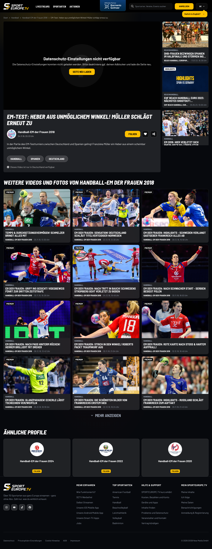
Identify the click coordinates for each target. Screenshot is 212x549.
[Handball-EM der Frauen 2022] (106, 449)
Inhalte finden (148, 507)
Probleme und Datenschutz (154, 513)
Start (5, 17)
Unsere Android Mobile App (89, 513)
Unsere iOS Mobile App (87, 507)
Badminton (117, 523)
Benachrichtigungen (191, 507)
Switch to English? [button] (192, 13)
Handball (15, 17)
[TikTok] (22, 507)
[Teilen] (153, 134)
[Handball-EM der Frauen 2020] (175, 449)
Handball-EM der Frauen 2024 (37, 461)
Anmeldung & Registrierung (195, 513)
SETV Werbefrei (84, 497)
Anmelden (184, 6)
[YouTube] (14, 507)
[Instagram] (6, 507)
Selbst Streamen (84, 502)
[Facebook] (30, 507)
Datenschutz (8, 540)
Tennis (115, 497)
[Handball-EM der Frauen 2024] (37, 449)
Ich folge (185, 497)
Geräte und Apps (149, 502)
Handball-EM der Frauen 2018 (34, 17)
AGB (65, 540)
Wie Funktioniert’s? (85, 492)
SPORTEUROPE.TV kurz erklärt (156, 492)
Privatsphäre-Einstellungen (30, 540)
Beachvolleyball (120, 507)
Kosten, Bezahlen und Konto (155, 497)
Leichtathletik (119, 513)
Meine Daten (187, 502)
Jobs (78, 523)
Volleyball (117, 518)
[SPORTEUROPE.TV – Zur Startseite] (16, 6)
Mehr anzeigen (108, 415)
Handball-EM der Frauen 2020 (175, 461)
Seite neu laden (82, 71)
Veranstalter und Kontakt (153, 518)
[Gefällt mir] (145, 134)
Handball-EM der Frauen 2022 (106, 461)
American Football (121, 492)
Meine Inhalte (187, 492)
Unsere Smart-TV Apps (87, 518)
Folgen (132, 134)
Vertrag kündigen (149, 523)
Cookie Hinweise (52, 540)
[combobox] (153, 6)
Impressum (75, 540)
